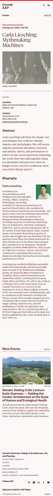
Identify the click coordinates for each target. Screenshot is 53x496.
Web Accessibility (10, 472)
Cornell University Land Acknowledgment (20, 475)
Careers (6, 466)
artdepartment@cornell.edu (15, 122)
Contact (6, 463)
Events (5, 15)
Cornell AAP (7, 6)
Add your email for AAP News (16, 490)
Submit (48, 494)
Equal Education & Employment (15, 469)
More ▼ (47, 15)
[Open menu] (48, 5)
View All (47, 349)
